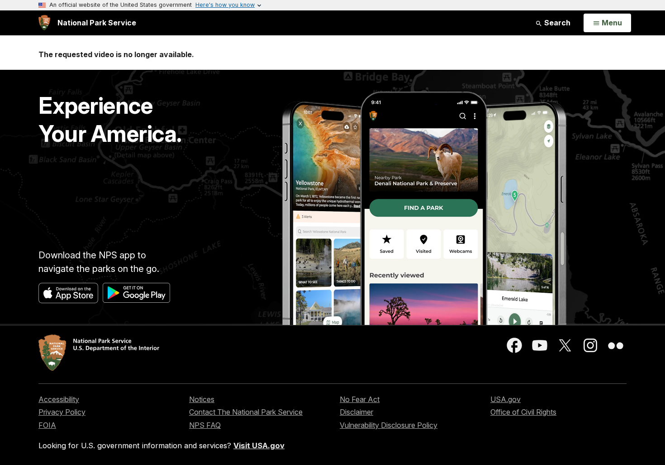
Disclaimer (356, 412)
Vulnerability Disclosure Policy (388, 425)
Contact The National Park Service (246, 412)
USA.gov (505, 399)
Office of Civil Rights (523, 412)
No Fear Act (360, 399)
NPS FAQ (205, 425)
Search (556, 22)
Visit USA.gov (259, 445)
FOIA (47, 425)
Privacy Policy (62, 412)
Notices (201, 399)
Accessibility (58, 399)
